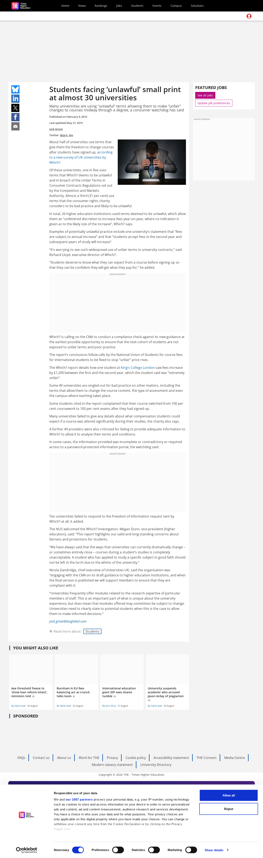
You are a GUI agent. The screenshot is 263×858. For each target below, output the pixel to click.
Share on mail (15, 126)
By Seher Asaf (18, 705)
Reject (228, 808)
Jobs (119, 6)
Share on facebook (15, 117)
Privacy (112, 757)
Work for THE (89, 757)
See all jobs (205, 95)
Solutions (197, 6)
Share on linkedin (15, 99)
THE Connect (207, 757)
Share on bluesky (15, 89)
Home (65, 6)
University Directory (155, 764)
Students (137, 6)
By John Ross (109, 705)
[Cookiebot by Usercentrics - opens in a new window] (27, 850)
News (82, 6)
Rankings (101, 6)
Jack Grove (56, 129)
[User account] (249, 16)
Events (156, 6)
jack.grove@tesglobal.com (68, 621)
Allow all (229, 795)
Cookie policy (136, 757)
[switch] (118, 850)
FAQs (21, 757)
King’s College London (138, 367)
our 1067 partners (79, 799)
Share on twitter (15, 108)
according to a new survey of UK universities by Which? (81, 157)
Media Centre (234, 757)
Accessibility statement (171, 757)
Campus (176, 6)
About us (64, 757)
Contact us (41, 757)
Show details (214, 850)
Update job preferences (213, 103)
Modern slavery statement (112, 764)
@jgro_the (66, 135)
